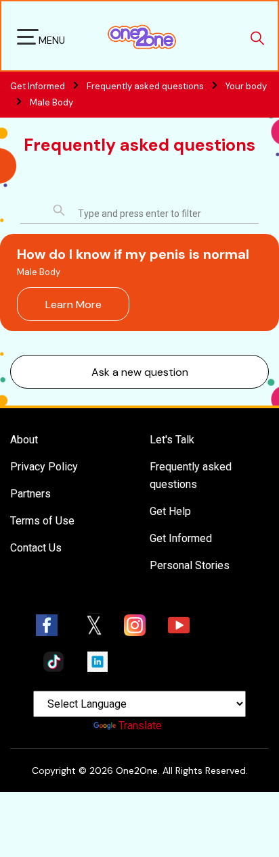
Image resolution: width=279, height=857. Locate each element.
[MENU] (28, 39)
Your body (246, 86)
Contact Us (36, 547)
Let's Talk (172, 439)
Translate (140, 725)
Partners (30, 493)
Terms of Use (42, 520)
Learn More (73, 304)
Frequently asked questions (146, 86)
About (24, 439)
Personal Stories (190, 565)
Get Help (170, 511)
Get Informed (181, 538)
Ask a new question (139, 372)
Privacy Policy (44, 466)
